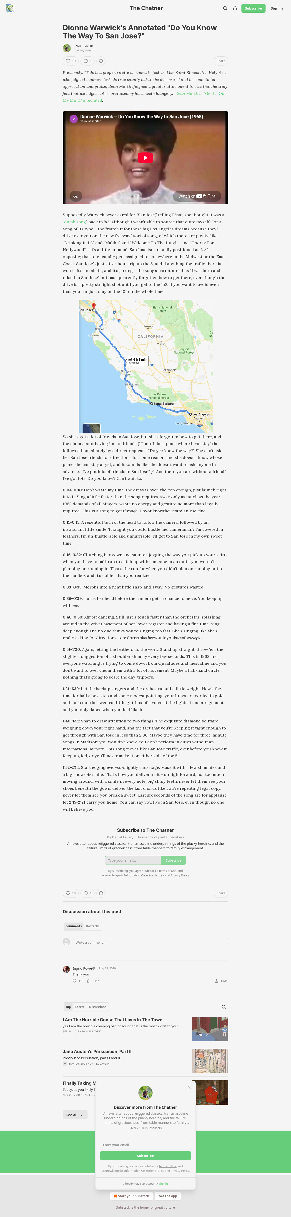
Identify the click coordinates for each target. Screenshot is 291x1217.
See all (72, 1114)
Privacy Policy (180, 1171)
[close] (189, 1087)
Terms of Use (167, 1166)
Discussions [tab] (97, 1007)
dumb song (75, 221)
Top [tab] (68, 1007)
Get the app (168, 1196)
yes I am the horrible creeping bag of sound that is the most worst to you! (120, 1026)
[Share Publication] (235, 8)
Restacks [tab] (92, 926)
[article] (145, 1029)
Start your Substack (133, 1196)
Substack (123, 1207)
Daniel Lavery (84, 46)
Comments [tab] (73, 926)
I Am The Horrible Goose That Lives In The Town (113, 1019)
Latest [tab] (80, 1007)
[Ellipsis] (226, 968)
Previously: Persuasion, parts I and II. (92, 1058)
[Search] (225, 8)
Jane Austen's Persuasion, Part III (98, 1051)
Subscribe (253, 8)
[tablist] (82, 926)
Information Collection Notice (144, 1171)
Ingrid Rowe (82, 968)
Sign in (277, 8)
